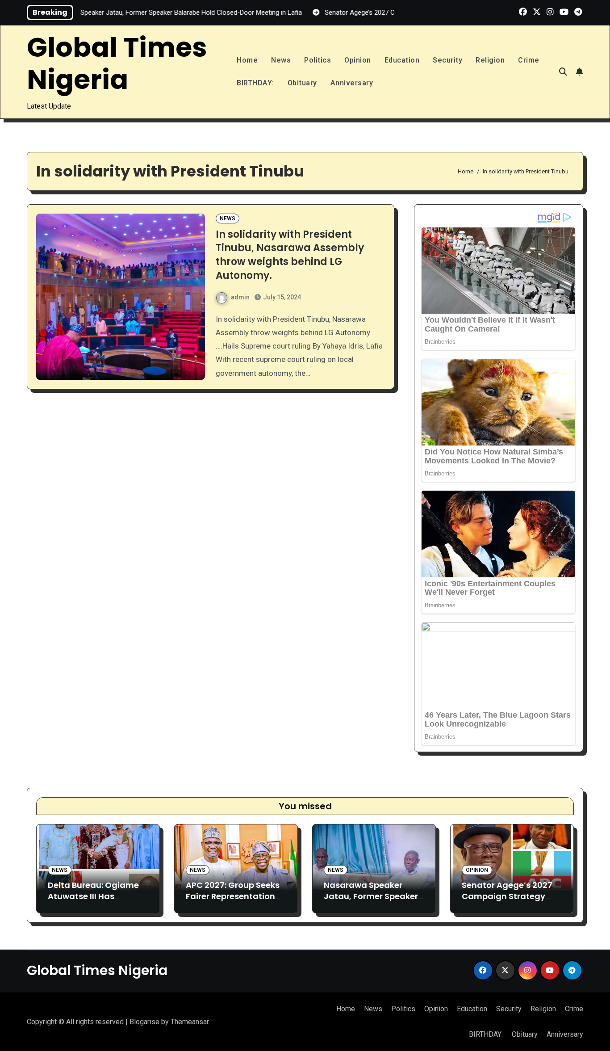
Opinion (357, 60)
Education (402, 60)
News (281, 60)
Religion (490, 60)
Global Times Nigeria (117, 63)
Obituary (302, 83)
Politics (317, 60)
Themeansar (190, 1021)
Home (247, 60)
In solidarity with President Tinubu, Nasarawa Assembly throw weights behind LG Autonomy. (290, 254)
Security (447, 60)
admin (240, 297)
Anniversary (351, 83)
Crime (528, 60)
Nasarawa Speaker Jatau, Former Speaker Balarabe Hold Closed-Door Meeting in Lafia (371, 902)
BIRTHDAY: (255, 83)
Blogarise (144, 1021)
